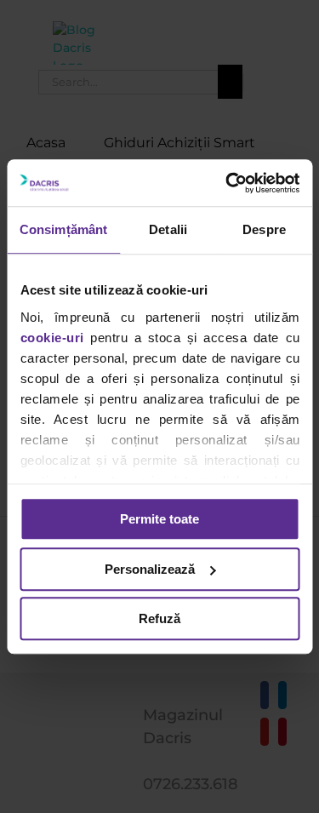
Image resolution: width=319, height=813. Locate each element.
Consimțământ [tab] (63, 229)
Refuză (159, 618)
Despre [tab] (264, 229)
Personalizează (150, 569)
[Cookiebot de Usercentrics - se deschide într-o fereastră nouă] (227, 183)
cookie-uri (51, 337)
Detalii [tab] (168, 229)
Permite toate (159, 519)
